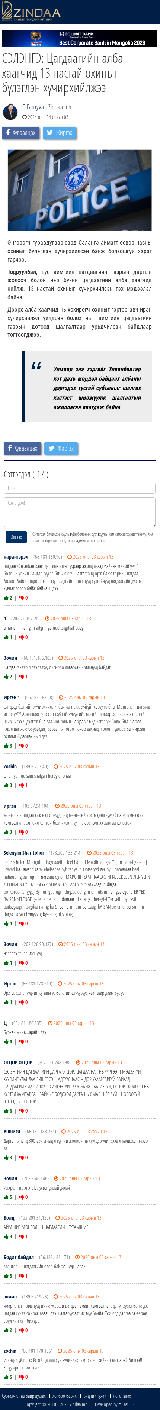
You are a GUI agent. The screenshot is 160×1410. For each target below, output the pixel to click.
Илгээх (16, 537)
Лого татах (122, 1395)
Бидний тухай (94, 1395)
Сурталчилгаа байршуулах (24, 1395)
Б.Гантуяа (33, 106)
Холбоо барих (64, 1395)
